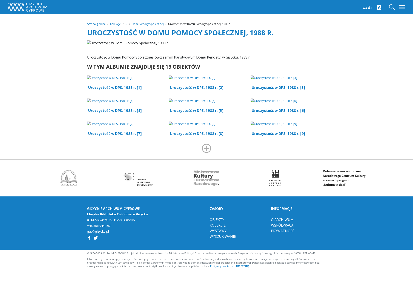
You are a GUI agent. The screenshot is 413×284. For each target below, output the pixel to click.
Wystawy (218, 231)
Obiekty (217, 219)
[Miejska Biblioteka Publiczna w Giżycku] (68, 178)
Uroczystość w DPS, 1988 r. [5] (196, 110)
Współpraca (282, 225)
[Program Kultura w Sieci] (344, 178)
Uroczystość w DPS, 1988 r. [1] (115, 87)
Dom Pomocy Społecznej (148, 24)
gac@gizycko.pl (98, 231)
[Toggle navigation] (402, 7)
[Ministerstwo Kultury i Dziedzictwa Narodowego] (206, 178)
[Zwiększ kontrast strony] (379, 7)
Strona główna (96, 24)
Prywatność (282, 231)
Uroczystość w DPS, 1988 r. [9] (278, 133)
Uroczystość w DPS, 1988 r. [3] (278, 87)
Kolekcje (115, 24)
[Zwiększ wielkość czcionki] (367, 7)
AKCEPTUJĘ (242, 266)
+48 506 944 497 (99, 225)
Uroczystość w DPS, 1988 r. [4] (115, 110)
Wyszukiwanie (223, 236)
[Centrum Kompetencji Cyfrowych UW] (137, 178)
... (126, 24)
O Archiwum (282, 219)
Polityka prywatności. (222, 266)
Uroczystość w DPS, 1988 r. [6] (278, 110)
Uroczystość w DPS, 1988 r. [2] (196, 87)
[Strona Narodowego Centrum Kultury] (275, 178)
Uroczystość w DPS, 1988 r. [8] (196, 133)
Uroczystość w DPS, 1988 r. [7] (115, 133)
